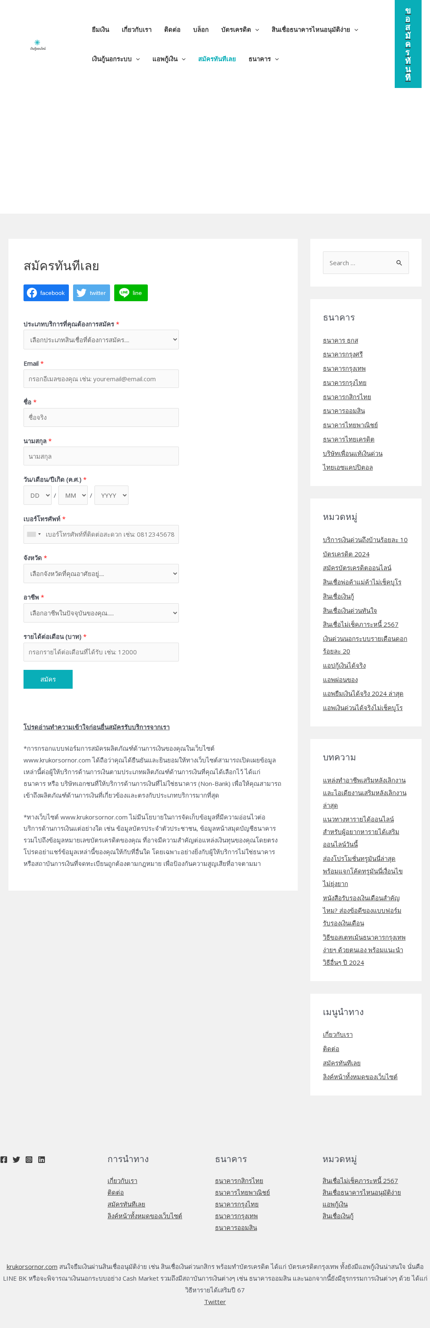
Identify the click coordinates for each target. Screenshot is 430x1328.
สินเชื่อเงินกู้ (338, 596)
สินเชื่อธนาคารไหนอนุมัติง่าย (361, 1192)
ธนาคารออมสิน (344, 410)
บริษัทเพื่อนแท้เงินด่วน (353, 453)
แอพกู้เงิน (335, 1204)
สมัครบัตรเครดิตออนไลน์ (357, 567)
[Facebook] (4, 1159)
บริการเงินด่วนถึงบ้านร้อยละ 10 (365, 539)
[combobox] (33, 534)
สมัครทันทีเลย (342, 1063)
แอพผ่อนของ (340, 679)
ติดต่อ (331, 1048)
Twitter (215, 1301)
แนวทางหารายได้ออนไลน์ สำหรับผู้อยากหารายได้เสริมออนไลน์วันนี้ (361, 831)
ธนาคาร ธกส (340, 340)
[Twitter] (16, 1159)
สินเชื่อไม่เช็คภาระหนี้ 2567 (361, 624)
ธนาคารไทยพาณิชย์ (350, 425)
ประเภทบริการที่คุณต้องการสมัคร (71, 324)
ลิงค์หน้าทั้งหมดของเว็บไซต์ (360, 1076)
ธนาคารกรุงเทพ (344, 368)
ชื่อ (30, 402)
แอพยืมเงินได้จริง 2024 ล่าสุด (363, 693)
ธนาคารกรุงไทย (345, 382)
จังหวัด (35, 557)
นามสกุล (38, 441)
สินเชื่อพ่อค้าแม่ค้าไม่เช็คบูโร (362, 582)
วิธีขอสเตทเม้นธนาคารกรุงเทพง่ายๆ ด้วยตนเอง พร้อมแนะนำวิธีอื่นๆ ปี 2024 (364, 949)
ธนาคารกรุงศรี (343, 354)
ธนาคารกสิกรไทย (347, 397)
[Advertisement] (215, 150)
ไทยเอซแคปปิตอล (348, 467)
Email (34, 363)
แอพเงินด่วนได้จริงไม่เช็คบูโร (363, 707)
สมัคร (48, 679)
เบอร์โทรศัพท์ (45, 518)
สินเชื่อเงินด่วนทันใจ (350, 610)
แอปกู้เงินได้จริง (344, 665)
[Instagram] (29, 1159)
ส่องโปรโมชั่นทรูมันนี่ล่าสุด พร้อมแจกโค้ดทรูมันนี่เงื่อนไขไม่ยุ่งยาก (363, 871)
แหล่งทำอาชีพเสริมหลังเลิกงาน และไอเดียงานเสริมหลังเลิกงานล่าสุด (364, 792)
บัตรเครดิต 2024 (346, 554)
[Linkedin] (41, 1159)
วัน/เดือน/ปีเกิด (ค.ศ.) (55, 479)
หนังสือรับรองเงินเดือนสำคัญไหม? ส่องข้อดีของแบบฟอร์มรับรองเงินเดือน (362, 910)
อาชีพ (34, 597)
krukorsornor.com (32, 1266)
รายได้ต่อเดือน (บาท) (55, 636)
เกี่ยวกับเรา (338, 1034)
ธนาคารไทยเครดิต (349, 439)
